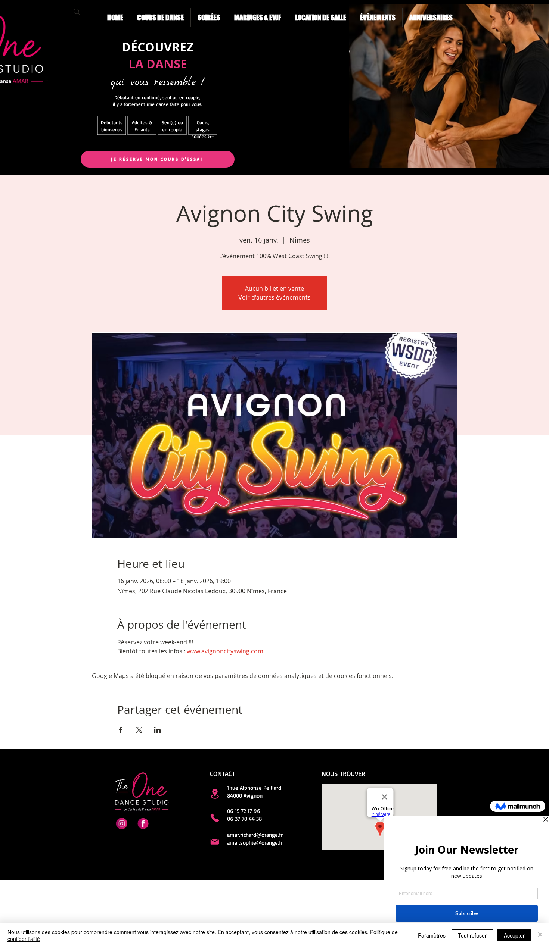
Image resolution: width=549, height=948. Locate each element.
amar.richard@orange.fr (255, 834)
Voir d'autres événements (274, 297)
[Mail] (215, 842)
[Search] (77, 12)
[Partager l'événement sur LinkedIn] (157, 730)
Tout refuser (472, 935)
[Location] (215, 794)
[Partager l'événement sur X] (139, 730)
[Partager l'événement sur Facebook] (120, 730)
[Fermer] (540, 935)
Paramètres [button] (432, 935)
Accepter (514, 935)
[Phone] (215, 818)
